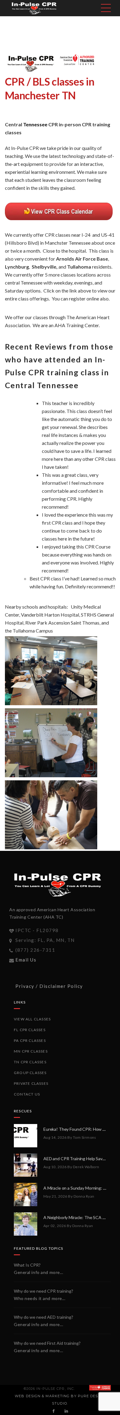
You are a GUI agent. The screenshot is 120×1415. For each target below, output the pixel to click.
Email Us (25, 959)
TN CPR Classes (30, 1062)
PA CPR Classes (30, 1040)
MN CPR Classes (31, 1051)
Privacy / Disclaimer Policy (49, 986)
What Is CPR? (27, 1265)
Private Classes (31, 1083)
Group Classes (30, 1072)
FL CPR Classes (30, 1029)
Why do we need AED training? (43, 1317)
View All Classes (32, 1019)
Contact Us (27, 1094)
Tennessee (35, 124)
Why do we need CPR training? (43, 1291)
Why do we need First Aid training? (47, 1343)
